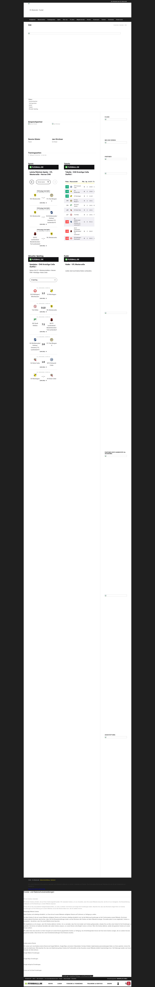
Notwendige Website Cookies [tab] (31, 911)
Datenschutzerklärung (45, 880)
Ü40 (29, 25)
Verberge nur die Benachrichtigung (84, 976)
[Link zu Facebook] (120, 10)
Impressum (53, 880)
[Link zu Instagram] (122, 10)
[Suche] (126, 19)
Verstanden (42, 889)
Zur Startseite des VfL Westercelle (119, 1)
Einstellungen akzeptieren (68, 976)
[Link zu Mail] (125, 10)
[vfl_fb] (35, 10)
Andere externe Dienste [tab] (30, 943)
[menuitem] (118, 1)
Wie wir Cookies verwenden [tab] (31, 899)
